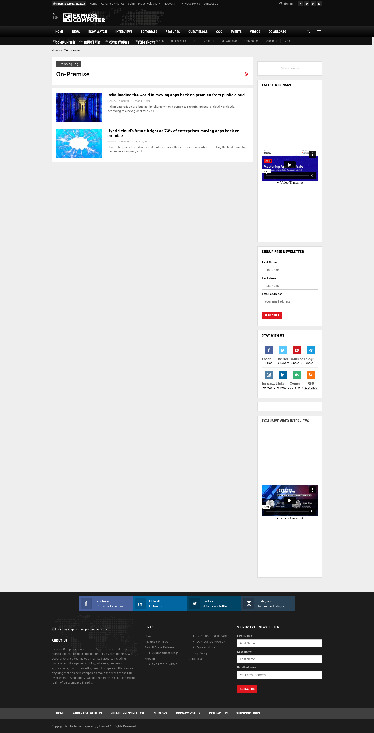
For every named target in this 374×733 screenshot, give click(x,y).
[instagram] (319, 3)
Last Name (269, 278)
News (76, 32)
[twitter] (306, 3)
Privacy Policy (191, 3)
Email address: (272, 294)
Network (169, 3)
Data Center (178, 41)
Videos (255, 32)
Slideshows (147, 43)
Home (93, 3)
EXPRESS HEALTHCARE (212, 636)
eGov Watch (97, 32)
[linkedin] (313, 3)
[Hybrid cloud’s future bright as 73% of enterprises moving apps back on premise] (79, 143)
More (287, 41)
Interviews (123, 32)
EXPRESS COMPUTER (210, 641)
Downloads (278, 32)
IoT (195, 41)
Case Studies (119, 43)
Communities (65, 43)
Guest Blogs (198, 32)
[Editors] (54, 629)
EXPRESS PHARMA (164, 664)
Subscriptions (248, 713)
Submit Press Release (143, 3)
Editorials (149, 32)
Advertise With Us (113, 3)
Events (236, 32)
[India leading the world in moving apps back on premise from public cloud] (79, 107)
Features (173, 32)
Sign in (288, 3)
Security (271, 41)
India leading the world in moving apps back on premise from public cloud (176, 95)
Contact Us (211, 3)
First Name (269, 262)
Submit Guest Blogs (165, 653)
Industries (92, 43)
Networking (229, 41)
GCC (219, 32)
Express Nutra (205, 647)
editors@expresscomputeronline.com (82, 629)
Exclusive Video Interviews (285, 421)
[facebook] (300, 3)
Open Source (252, 41)
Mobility (208, 41)
